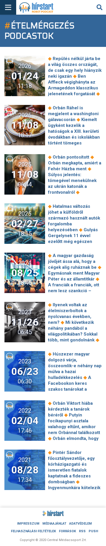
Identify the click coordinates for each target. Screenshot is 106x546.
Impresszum (28, 523)
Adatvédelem (80, 523)
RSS (82, 531)
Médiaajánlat (54, 523)
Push (93, 531)
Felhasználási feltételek (33, 531)
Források (67, 531)
